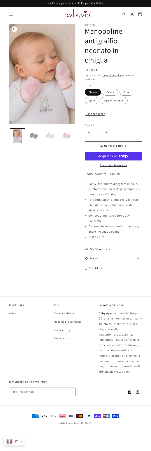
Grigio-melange (114, 100)
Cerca (12, 313)
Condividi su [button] (96, 268)
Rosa (126, 92)
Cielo (92, 100)
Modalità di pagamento (68, 321)
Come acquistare (64, 313)
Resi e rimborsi (63, 338)
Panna (110, 92)
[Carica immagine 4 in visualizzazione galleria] (67, 136)
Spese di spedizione (112, 75)
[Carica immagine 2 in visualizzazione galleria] (34, 136)
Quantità (89, 125)
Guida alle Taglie (95, 114)
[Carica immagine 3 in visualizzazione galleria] (50, 136)
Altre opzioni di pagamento (113, 165)
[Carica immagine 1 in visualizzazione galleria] (17, 136)
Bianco (93, 92)
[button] (11, 14)
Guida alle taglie (63, 330)
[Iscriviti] (71, 392)
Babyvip (70, 423)
